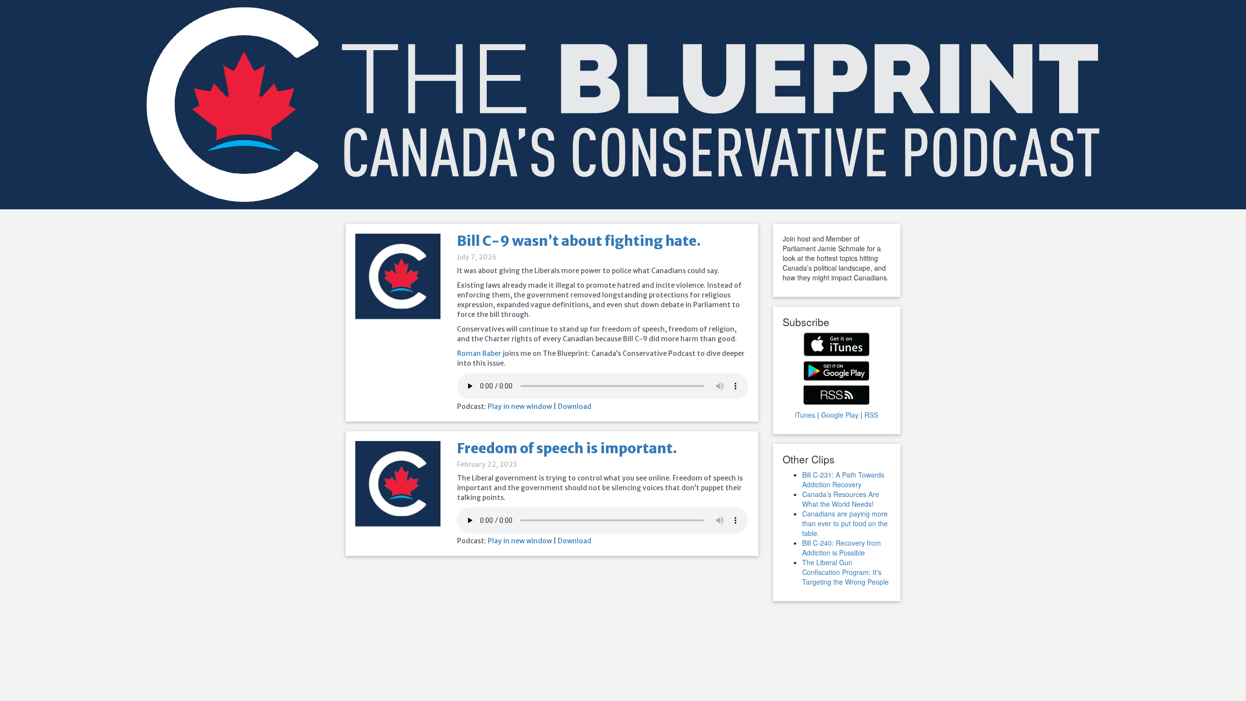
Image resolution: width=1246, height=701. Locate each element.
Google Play (840, 415)
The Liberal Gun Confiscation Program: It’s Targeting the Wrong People (845, 572)
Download (574, 406)
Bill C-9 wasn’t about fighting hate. (579, 241)
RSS (871, 415)
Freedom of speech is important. (567, 448)
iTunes (805, 415)
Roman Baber (479, 353)
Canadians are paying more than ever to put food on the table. (845, 523)
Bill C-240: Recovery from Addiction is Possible (841, 547)
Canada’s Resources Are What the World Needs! (840, 499)
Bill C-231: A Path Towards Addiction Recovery (843, 479)
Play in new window (520, 406)
